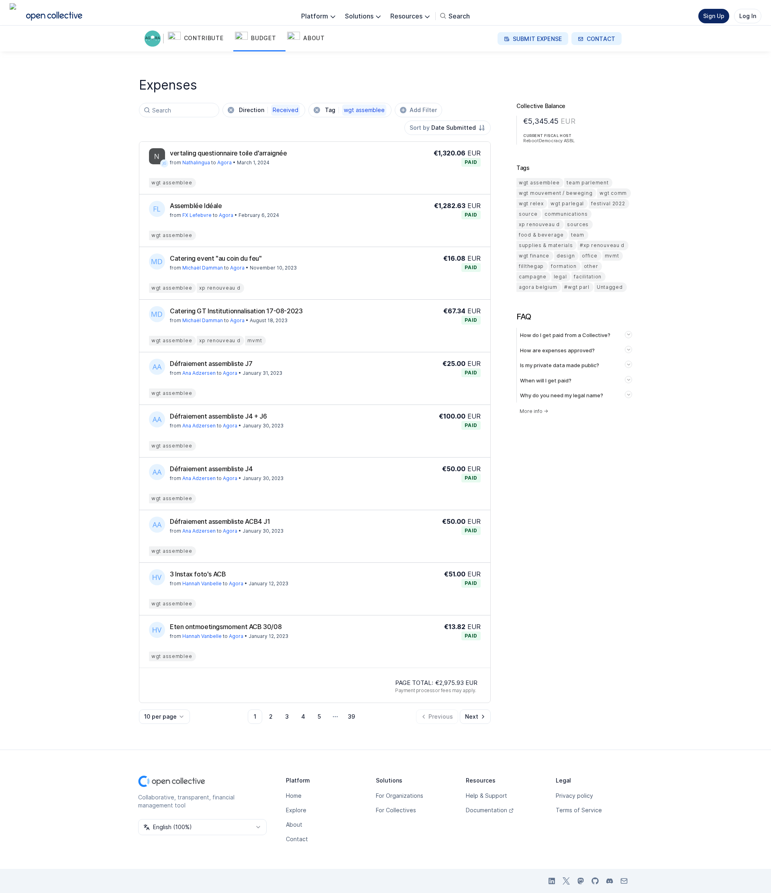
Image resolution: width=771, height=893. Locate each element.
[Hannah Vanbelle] (157, 577)
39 (351, 716)
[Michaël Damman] (157, 261)
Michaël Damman (202, 268)
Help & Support (486, 795)
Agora (224, 162)
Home (294, 795)
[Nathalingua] (157, 156)
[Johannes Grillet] (164, 163)
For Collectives (396, 810)
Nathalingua (196, 162)
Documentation (486, 810)
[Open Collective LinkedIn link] (551, 881)
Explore (296, 810)
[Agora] (154, 39)
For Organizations (399, 795)
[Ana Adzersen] (157, 367)
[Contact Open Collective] (624, 881)
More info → (534, 411)
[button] (199, 38)
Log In (747, 15)
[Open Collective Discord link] (609, 881)
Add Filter (423, 109)
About (294, 824)
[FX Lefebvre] (157, 209)
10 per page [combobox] (160, 716)
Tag (355, 109)
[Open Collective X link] (566, 881)
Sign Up (713, 15)
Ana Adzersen (199, 373)
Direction (268, 109)
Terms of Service (579, 810)
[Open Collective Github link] (595, 881)
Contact (297, 839)
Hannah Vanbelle (202, 583)
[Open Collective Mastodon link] (580, 881)
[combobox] (447, 128)
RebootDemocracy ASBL (549, 140)
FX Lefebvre (197, 215)
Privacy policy (574, 795)
